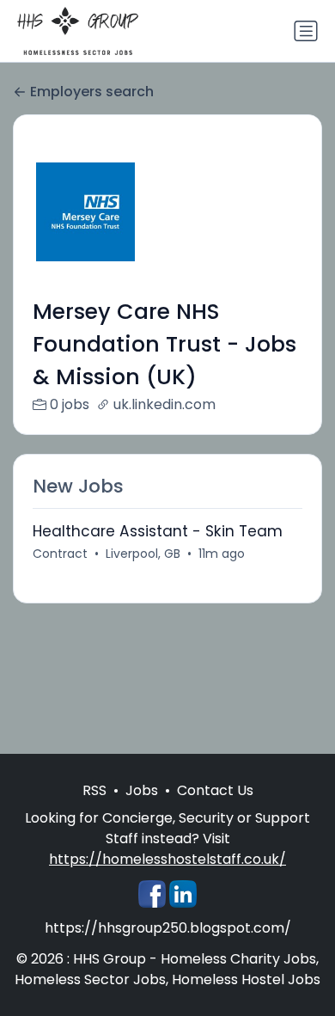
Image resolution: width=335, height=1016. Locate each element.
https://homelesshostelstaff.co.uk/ (167, 859)
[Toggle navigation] (305, 31)
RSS (94, 790)
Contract (60, 553)
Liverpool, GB (143, 553)
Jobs (141, 790)
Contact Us (215, 790)
